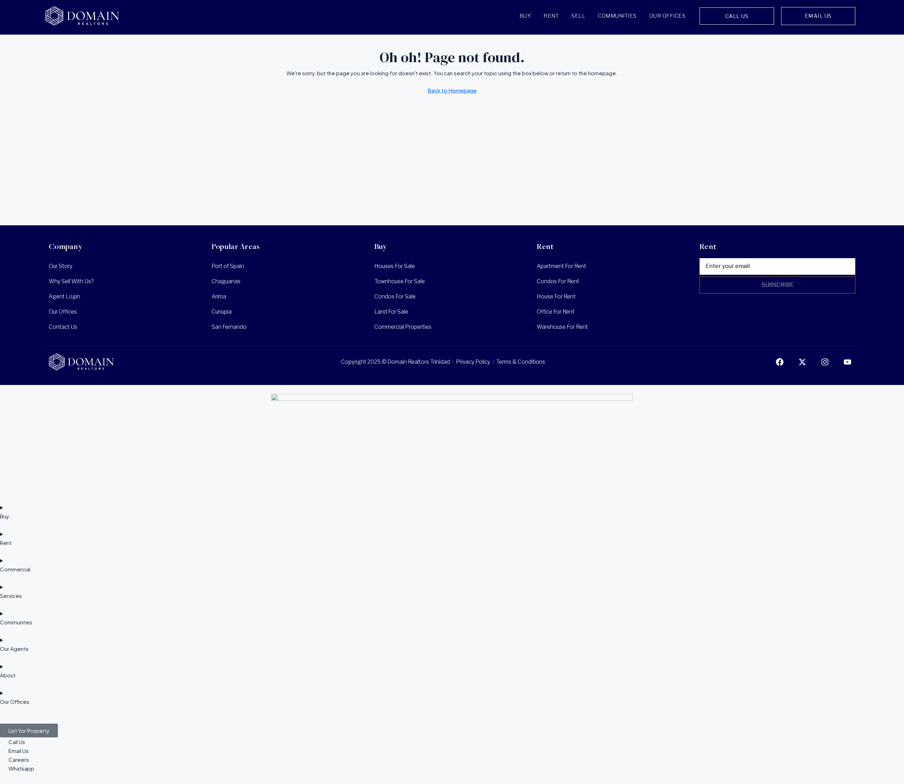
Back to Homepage (452, 90)
